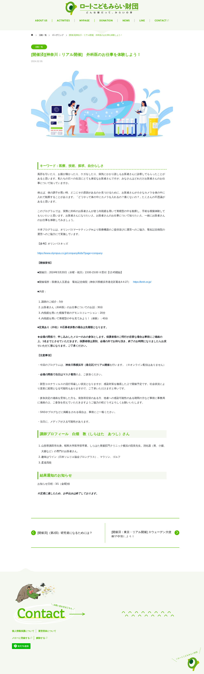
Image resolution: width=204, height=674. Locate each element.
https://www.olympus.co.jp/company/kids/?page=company (69, 253)
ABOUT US (41, 20)
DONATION (106, 20)
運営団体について (47, 631)
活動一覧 (39, 47)
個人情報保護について (23, 631)
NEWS (126, 20)
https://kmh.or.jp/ (142, 282)
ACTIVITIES (63, 20)
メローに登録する (21, 638)
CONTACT (161, 20)
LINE (142, 20)
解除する (41, 638)
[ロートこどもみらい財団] (102, 8)
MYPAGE (84, 20)
